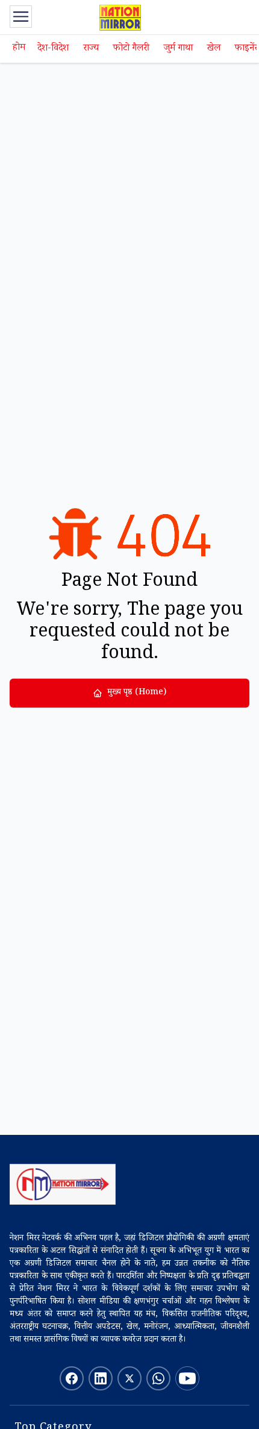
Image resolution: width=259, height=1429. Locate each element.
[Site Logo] (63, 1184)
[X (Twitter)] (129, 1378)
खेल (213, 49)
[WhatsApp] (158, 1378)
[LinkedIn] (101, 1378)
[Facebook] (72, 1378)
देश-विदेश (53, 49)
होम (19, 48)
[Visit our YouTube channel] (187, 1378)
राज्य (91, 49)
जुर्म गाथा (178, 49)
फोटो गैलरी (131, 49)
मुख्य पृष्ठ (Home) (136, 693)
